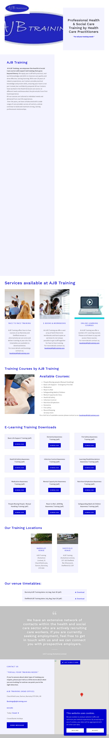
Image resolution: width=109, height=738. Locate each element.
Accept (95, 730)
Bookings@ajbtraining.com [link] (17, 701)
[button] (79, 592)
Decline (75, 730)
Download (19, 444)
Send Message (17, 725)
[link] (17, 3)
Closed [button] (14, 713)
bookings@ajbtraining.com (19, 353)
